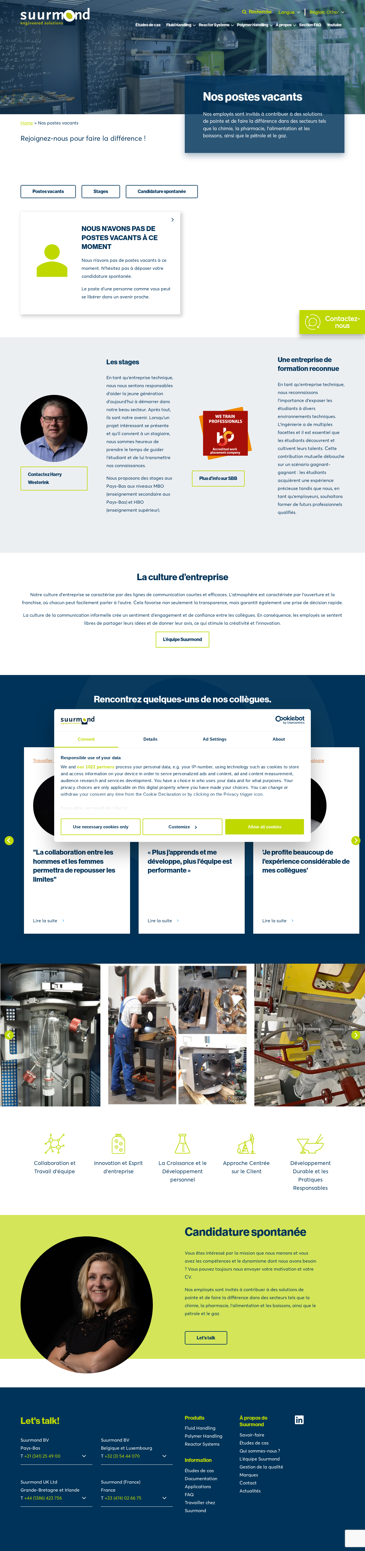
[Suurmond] (55, 24)
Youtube (334, 25)
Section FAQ (310, 25)
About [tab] (279, 738)
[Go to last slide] (9, 840)
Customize (179, 826)
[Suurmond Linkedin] (319, 1420)
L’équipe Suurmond (182, 639)
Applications (198, 1486)
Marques (249, 1475)
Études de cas (148, 25)
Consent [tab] (86, 738)
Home (27, 123)
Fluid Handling (178, 25)
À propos (284, 25)
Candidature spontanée (162, 191)
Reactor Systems (214, 25)
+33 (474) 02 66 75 (123, 1498)
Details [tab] (150, 738)
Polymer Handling (252, 25)
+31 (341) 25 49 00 (43, 1456)
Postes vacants (48, 191)
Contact (248, 1483)
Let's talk (206, 1338)
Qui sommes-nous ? (260, 1451)
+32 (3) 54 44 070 (122, 1456)
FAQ (189, 1494)
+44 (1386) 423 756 (43, 1498)
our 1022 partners (96, 766)
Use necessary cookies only (100, 826)
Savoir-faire (252, 1435)
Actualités (250, 1491)
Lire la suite (45, 920)
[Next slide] (355, 840)
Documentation (201, 1478)
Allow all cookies (264, 826)
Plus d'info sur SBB (218, 478)
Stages (101, 191)
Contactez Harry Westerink (45, 478)
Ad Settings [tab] (214, 738)
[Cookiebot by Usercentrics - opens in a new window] (280, 720)
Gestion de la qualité (261, 1467)
